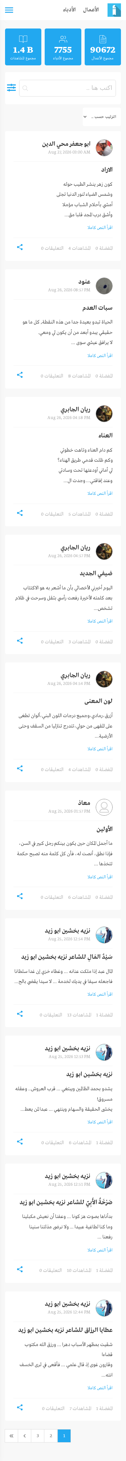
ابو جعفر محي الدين (66, 144)
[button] (20, 247)
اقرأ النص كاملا (100, 228)
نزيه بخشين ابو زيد (67, 931)
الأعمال (91, 10)
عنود (84, 282)
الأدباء (69, 10)
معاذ (84, 803)
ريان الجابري (75, 410)
